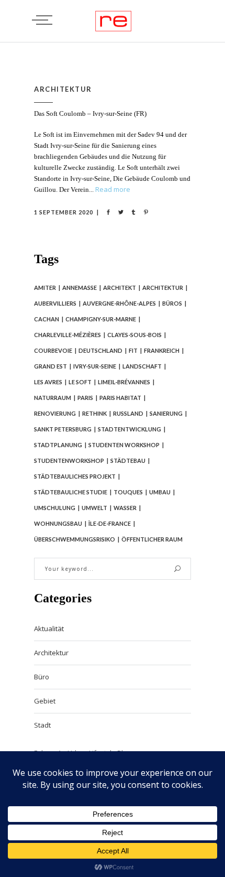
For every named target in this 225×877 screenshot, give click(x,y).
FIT (133, 350)
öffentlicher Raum (152, 539)
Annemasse (79, 287)
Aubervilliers (55, 303)
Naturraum (52, 397)
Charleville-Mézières (67, 334)
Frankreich (161, 350)
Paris (85, 397)
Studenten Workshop (124, 444)
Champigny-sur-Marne (100, 319)
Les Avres (48, 381)
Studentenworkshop (69, 460)
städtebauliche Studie (70, 492)
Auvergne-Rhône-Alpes (119, 303)
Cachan (46, 319)
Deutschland (100, 350)
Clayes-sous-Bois (134, 334)
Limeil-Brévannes (124, 381)
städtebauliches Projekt (75, 476)
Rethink (94, 413)
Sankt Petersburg (63, 429)
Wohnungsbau (58, 523)
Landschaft (142, 366)
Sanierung (166, 413)
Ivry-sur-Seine (94, 366)
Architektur (63, 89)
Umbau (160, 492)
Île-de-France (109, 523)
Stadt (42, 725)
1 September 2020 (63, 212)
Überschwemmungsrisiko (74, 539)
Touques (128, 492)
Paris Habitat (120, 397)
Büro (41, 676)
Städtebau (127, 460)
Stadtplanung (58, 444)
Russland (128, 413)
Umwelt (94, 507)
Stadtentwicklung (129, 429)
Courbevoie (53, 350)
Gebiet (44, 701)
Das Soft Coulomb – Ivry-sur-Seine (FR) (90, 113)
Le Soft (80, 381)
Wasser (125, 507)
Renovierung (55, 413)
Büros (172, 303)
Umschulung (54, 507)
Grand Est (50, 366)
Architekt (119, 287)
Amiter (45, 287)
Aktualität (49, 628)
